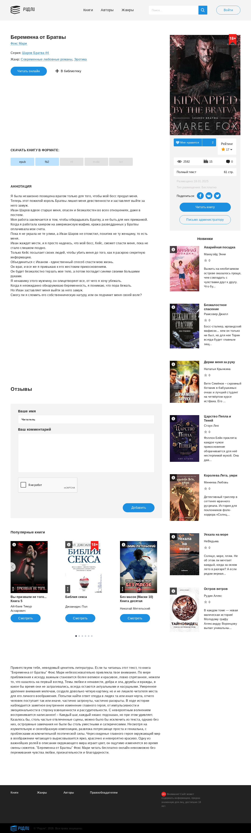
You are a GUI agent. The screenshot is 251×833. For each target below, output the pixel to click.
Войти (228, 10)
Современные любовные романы (46, 59)
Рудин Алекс (213, 595)
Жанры (128, 10)
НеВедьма (211, 541)
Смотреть (25, 618)
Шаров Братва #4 (35, 53)
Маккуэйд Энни (215, 254)
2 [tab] (79, 636)
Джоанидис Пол (76, 606)
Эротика (80, 59)
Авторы (107, 10)
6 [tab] (92, 636)
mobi (96, 161)
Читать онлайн (28, 71)
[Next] (156, 567)
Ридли (29, 9)
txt (121, 161)
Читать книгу (205, 207)
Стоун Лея (211, 425)
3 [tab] (82, 636)
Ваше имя (27, 411)
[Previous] (11, 567)
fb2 (47, 161)
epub (22, 161)
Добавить (138, 507)
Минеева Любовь (216, 482)
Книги (88, 10)
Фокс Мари (19, 43)
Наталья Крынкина (217, 369)
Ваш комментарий (34, 429)
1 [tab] (76, 636)
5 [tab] (88, 636)
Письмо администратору (205, 219)
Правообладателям (104, 792)
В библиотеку (71, 71)
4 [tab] (85, 636)
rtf (71, 161)
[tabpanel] (29, 581)
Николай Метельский (135, 608)
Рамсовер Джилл (216, 314)
